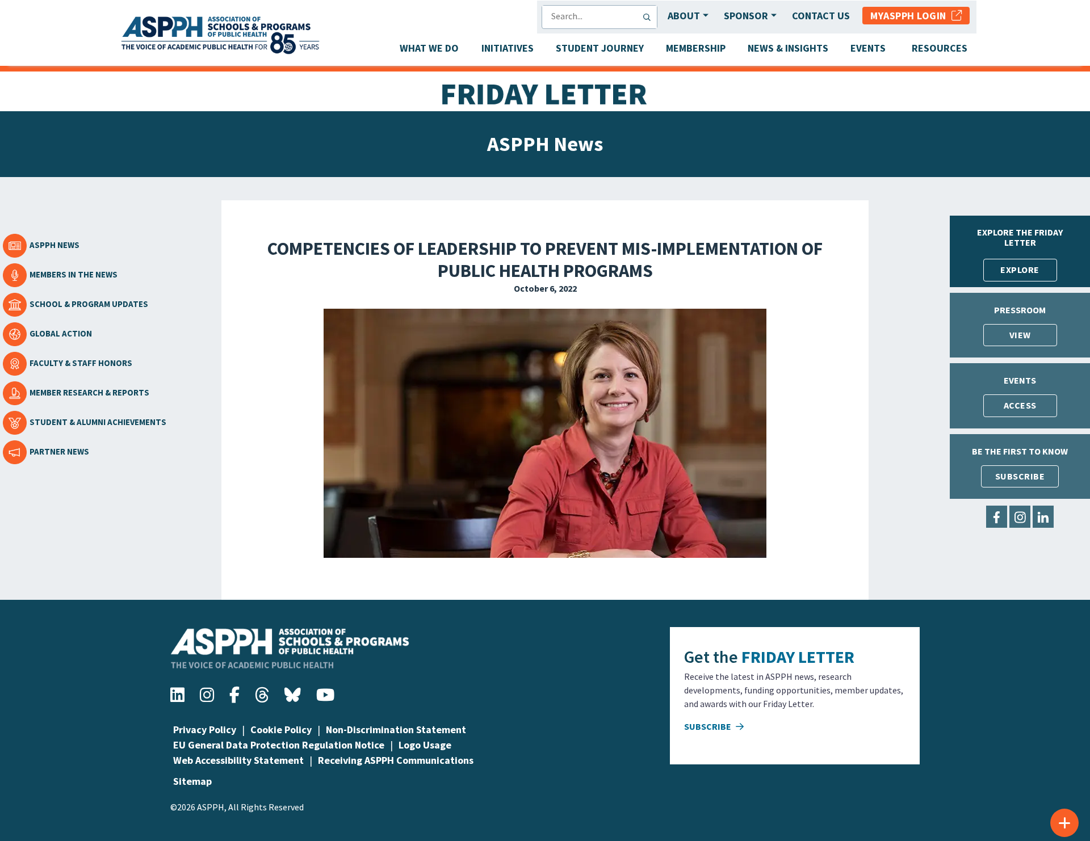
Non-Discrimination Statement (396, 729)
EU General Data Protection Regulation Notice (278, 744)
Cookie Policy (281, 729)
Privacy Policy (204, 729)
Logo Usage (425, 744)
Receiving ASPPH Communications (395, 760)
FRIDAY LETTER (797, 656)
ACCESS (1020, 405)
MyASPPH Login (910, 15)
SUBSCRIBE (1020, 476)
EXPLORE (1019, 269)
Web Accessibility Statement (238, 760)
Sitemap (192, 781)
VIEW (1020, 334)
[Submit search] (649, 17)
